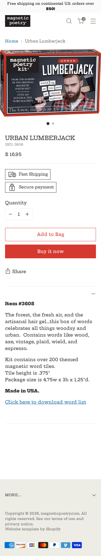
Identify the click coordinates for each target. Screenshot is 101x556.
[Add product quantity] (27, 214)
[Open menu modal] (93, 21)
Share (19, 271)
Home (11, 41)
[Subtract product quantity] (10, 214)
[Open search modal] (69, 21)
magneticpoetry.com (60, 513)
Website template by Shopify (33, 529)
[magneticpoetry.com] (17, 21)
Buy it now (50, 251)
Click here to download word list (45, 402)
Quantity (16, 202)
